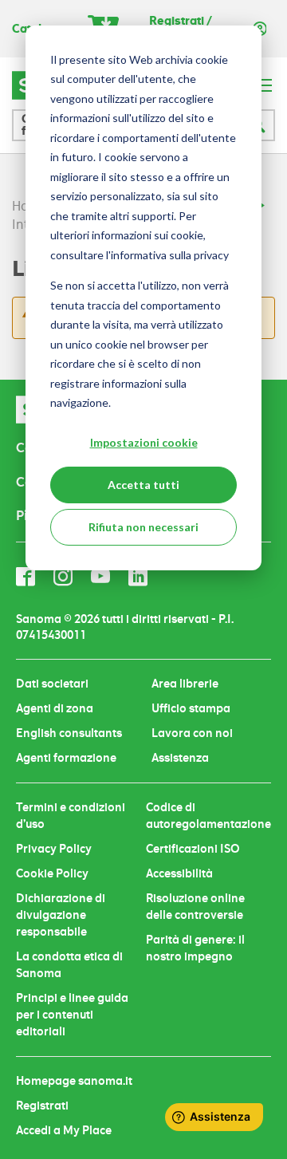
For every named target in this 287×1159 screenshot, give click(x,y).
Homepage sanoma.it (74, 1081)
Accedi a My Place (64, 1130)
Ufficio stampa (190, 708)
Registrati (42, 1105)
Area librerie (184, 683)
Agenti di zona (54, 708)
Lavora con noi (192, 733)
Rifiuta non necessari (143, 527)
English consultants (69, 733)
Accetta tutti (143, 484)
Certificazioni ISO (193, 849)
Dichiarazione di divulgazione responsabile (60, 915)
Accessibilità (179, 873)
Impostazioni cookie (144, 442)
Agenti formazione (66, 758)
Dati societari (52, 683)
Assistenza (180, 758)
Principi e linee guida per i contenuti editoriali (72, 1015)
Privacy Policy (54, 849)
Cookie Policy (52, 873)
